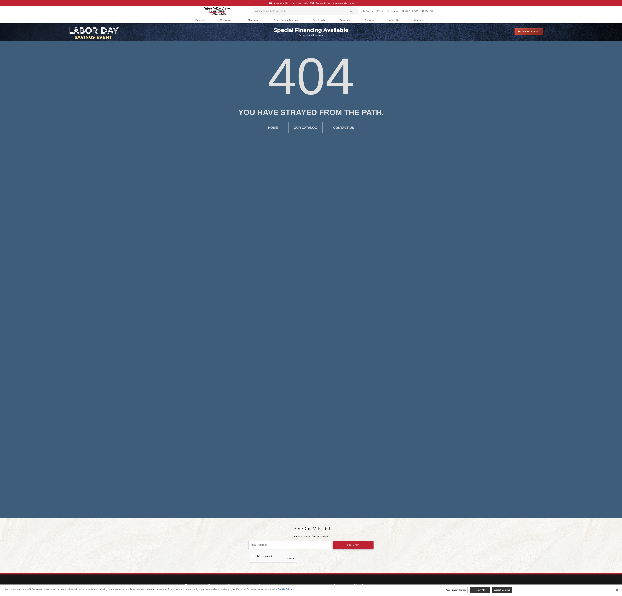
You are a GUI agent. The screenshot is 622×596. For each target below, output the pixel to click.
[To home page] (217, 11)
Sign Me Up (353, 545)
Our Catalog (305, 127)
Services (369, 20)
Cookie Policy (285, 589)
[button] (364, 11)
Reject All (479, 590)
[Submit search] (351, 11)
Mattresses (226, 20)
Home (273, 127)
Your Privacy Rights (455, 590)
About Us (394, 20)
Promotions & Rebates (286, 20)
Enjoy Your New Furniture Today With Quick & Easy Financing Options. (312, 2)
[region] (311, 590)
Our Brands (319, 20)
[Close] (616, 590)
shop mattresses (529, 31)
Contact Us (420, 20)
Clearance (253, 20)
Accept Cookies (502, 590)
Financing (345, 20)
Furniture (200, 20)
